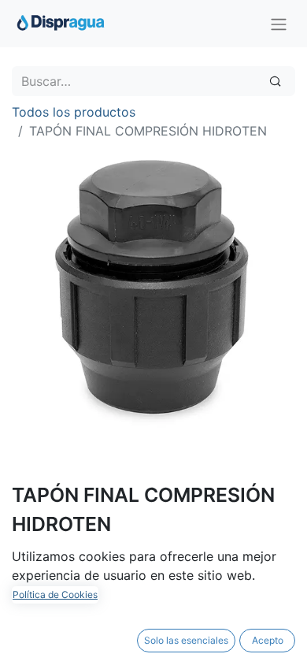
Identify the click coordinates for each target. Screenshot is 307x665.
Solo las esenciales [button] (186, 640)
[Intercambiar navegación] (278, 23)
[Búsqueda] (275, 81)
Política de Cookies (55, 594)
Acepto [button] (267, 640)
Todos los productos (73, 112)
